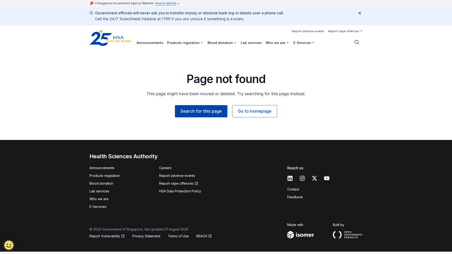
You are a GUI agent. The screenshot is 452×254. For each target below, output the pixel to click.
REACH (201, 236)
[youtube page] (327, 178)
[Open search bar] (357, 42)
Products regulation (104, 176)
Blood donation (101, 183)
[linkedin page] (290, 178)
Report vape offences (343, 31)
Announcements (150, 43)
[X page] (314, 178)
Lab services (251, 43)
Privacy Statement (146, 236)
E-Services (97, 207)
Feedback (295, 197)
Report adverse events (308, 31)
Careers (165, 168)
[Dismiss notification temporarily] (359, 13)
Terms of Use (178, 236)
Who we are (99, 199)
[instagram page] (302, 178)
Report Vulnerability (104, 236)
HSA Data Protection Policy (180, 191)
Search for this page (201, 111)
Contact (293, 189)
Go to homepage (254, 111)
